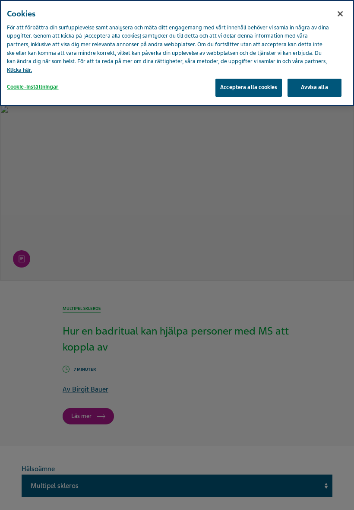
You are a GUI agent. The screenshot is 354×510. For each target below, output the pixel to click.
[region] (177, 53)
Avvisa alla (314, 87)
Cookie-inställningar (33, 86)
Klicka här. (19, 70)
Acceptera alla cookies (248, 87)
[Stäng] (340, 13)
